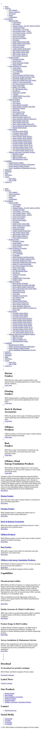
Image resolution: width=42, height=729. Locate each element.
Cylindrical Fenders (19, 28)
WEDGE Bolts (17, 98)
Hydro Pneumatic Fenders (21, 63)
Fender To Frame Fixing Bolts (22, 82)
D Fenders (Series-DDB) (20, 133)
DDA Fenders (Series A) (20, 54)
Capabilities (8, 161)
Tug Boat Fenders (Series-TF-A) (23, 145)
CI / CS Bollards (18, 71)
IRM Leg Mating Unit (19, 157)
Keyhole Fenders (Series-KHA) (22, 142)
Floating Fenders (14, 57)
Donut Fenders (17, 64)
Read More (4, 490)
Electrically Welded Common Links (24, 77)
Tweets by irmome (6, 683)
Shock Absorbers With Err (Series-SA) (24, 119)
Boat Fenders (13, 129)
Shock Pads (16, 110)
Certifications (13, 17)
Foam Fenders (17, 61)
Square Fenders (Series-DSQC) (22, 140)
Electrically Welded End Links (22, 78)
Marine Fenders (13, 21)
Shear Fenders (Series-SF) (21, 121)
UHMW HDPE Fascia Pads (21, 96)
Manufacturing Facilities (16, 163)
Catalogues (8, 171)
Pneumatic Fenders (18, 59)
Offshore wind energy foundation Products (22, 152)
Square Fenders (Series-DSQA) (22, 136)
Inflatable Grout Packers (20, 115)
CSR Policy (8, 175)
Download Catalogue (7, 675)
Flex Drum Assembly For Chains (23, 84)
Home (6, 7)
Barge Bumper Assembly (20, 105)
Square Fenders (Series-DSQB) (22, 138)
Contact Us (8, 182)
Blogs (6, 173)
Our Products (9, 19)
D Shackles (16, 73)
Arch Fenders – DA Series (21, 29)
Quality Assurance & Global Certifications (22, 164)
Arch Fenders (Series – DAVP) (22, 33)
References (8, 170)
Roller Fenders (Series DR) (21, 42)
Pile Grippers (17, 103)
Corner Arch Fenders (19, 35)
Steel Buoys (16, 91)
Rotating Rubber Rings (20, 128)
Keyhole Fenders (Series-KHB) (22, 143)
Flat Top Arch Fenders (19, 38)
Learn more (8, 385)
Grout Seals (16, 101)
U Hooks (15, 94)
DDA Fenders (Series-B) (20, 56)
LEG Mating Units (18, 114)
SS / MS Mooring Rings (20, 89)
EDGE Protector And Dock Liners (23, 75)
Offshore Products (14, 99)
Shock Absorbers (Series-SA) (22, 117)
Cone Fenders (17, 22)
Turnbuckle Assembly (19, 92)
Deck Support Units (19, 112)
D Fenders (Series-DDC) (20, 135)
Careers (7, 177)
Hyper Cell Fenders (19, 45)
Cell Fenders (16, 24)
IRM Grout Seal (17, 156)
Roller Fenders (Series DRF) (21, 43)
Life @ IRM (12, 180)
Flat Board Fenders (18, 47)
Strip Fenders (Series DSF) (21, 50)
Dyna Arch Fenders (19, 36)
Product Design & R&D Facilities (19, 166)
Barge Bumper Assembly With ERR (24, 106)
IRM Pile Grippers (18, 154)
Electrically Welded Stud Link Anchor (24, 80)
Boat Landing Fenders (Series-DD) (23, 124)
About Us (8, 8)
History (11, 15)
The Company (13, 10)
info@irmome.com (10, 710)
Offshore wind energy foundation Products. (18, 560)
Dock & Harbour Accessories (18, 66)
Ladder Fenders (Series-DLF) (22, 49)
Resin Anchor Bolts (19, 85)
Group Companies (14, 12)
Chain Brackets (17, 70)
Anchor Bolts (17, 68)
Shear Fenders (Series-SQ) (21, 122)
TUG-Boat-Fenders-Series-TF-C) (23, 149)
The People (12, 14)
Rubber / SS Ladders (19, 87)
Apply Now (12, 178)
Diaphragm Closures (19, 108)
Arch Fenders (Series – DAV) (22, 31)
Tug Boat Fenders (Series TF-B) (22, 147)
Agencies (7, 352)
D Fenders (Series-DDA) (20, 131)
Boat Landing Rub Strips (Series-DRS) (25, 126)
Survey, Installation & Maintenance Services (22, 168)
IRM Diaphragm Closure (20, 159)
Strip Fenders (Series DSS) (21, 52)
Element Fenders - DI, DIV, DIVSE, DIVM (26, 26)
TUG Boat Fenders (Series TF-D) (23, 150)
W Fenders (16, 40)
